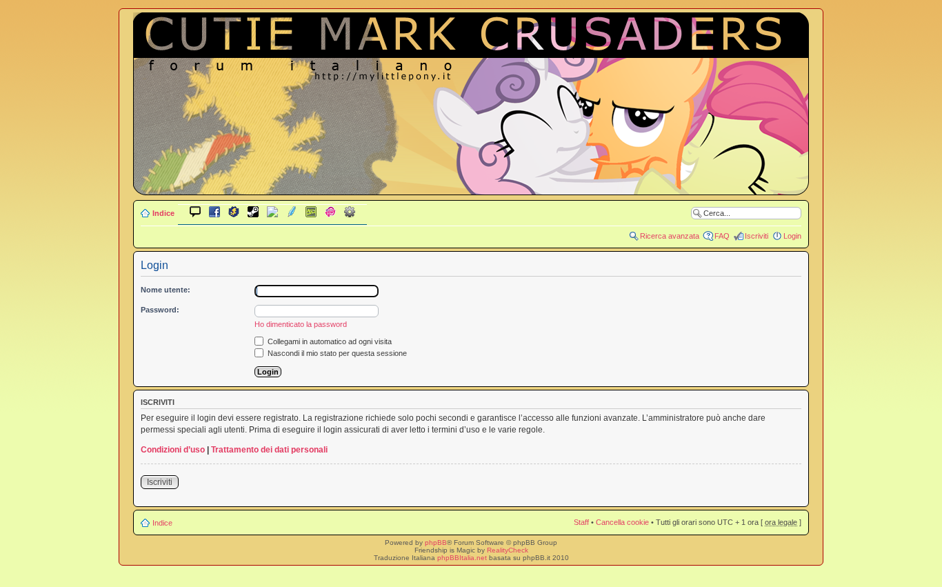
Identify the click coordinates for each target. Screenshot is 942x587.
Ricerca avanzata (669, 236)
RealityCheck (507, 550)
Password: (160, 310)
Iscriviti (756, 236)
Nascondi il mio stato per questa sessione (336, 353)
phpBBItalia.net (462, 557)
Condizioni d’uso (173, 450)
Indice (163, 213)
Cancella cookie (622, 522)
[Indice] (471, 185)
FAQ (722, 236)
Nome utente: (165, 290)
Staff (581, 522)
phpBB (436, 542)
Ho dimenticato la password (300, 324)
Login (792, 236)
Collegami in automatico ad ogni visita (328, 341)
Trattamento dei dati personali (269, 450)
